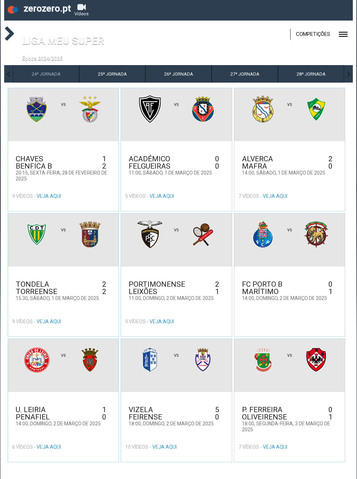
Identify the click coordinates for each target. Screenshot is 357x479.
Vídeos (81, 13)
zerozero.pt (46, 8)
